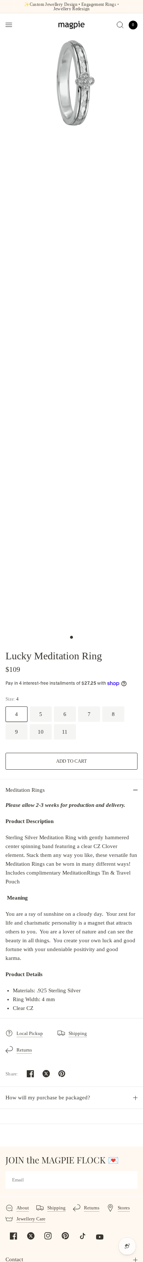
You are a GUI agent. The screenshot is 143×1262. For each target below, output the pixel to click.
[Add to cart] (72, 761)
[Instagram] (48, 1236)
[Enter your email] (130, 1180)
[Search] (120, 24)
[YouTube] (100, 1237)
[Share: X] (46, 1073)
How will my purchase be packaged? (48, 1097)
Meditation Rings (25, 790)
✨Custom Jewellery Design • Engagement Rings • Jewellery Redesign (71, 6)
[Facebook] (14, 1236)
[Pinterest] (65, 1236)
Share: (12, 1073)
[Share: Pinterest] (62, 1073)
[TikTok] (82, 1236)
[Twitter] (31, 1236)
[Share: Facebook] (30, 1073)
